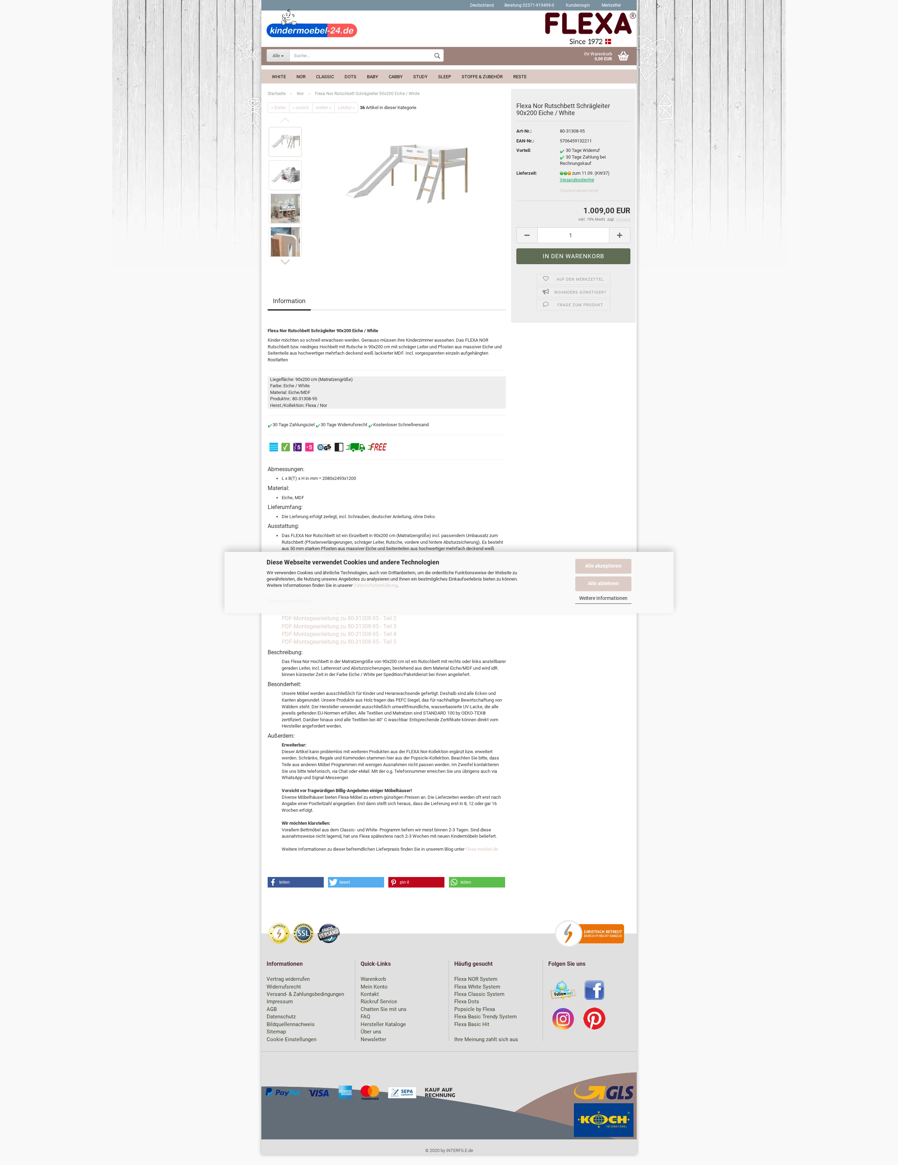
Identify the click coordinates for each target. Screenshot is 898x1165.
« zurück (301, 107)
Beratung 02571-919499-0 (529, 5)
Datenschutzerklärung (375, 585)
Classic (325, 76)
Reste (520, 76)
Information (289, 300)
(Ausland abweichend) (579, 190)
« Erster (278, 107)
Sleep (444, 76)
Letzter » (346, 107)
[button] (296, 882)
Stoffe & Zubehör (482, 76)
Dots (350, 76)
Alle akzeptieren (603, 566)
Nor (301, 76)
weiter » (323, 107)
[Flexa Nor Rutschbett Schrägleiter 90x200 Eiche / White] (407, 174)
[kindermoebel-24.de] (449, 30)
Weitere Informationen (603, 598)
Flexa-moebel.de (481, 849)
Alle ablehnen (603, 583)
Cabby (396, 76)
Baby (372, 76)
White (279, 76)
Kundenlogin (577, 5)
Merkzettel (611, 5)
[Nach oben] (878, 1154)
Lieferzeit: (526, 173)
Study (420, 76)
